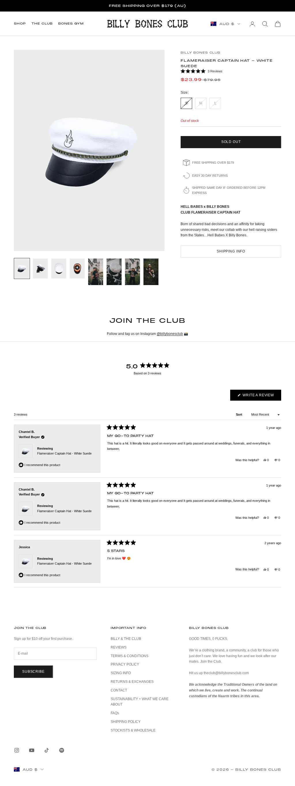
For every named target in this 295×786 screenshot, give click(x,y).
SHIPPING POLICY (126, 722)
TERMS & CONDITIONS (129, 656)
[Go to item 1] (22, 268)
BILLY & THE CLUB (126, 639)
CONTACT (119, 690)
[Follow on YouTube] (32, 750)
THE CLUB (41, 23)
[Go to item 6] (114, 272)
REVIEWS (118, 647)
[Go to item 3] (59, 268)
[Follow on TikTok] (47, 750)
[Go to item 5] (96, 272)
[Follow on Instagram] (17, 750)
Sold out (231, 142)
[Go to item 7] (132, 272)
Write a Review (261, 397)
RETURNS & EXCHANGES (132, 682)
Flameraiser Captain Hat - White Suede (64, 453)
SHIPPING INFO (231, 251)
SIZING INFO (121, 673)
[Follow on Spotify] (62, 750)
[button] (231, 71)
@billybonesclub (170, 334)
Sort (239, 414)
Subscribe (33, 672)
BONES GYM (71, 23)
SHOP (20, 23)
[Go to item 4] (77, 268)
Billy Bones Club (200, 52)
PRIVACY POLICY (125, 664)
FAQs (115, 713)
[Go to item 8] (151, 272)
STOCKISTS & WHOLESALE (133, 730)
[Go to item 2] (40, 268)
